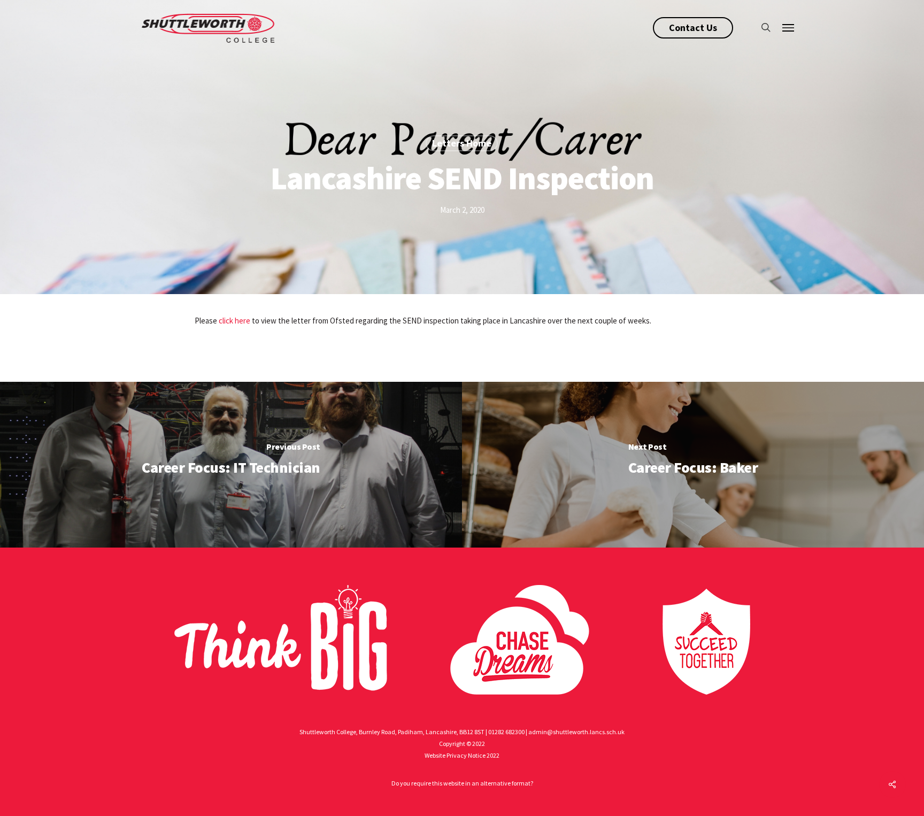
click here (234, 320)
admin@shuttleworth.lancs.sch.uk (576, 732)
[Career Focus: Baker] (693, 465)
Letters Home (461, 143)
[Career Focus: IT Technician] (231, 465)
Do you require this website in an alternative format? (462, 783)
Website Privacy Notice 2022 (462, 755)
